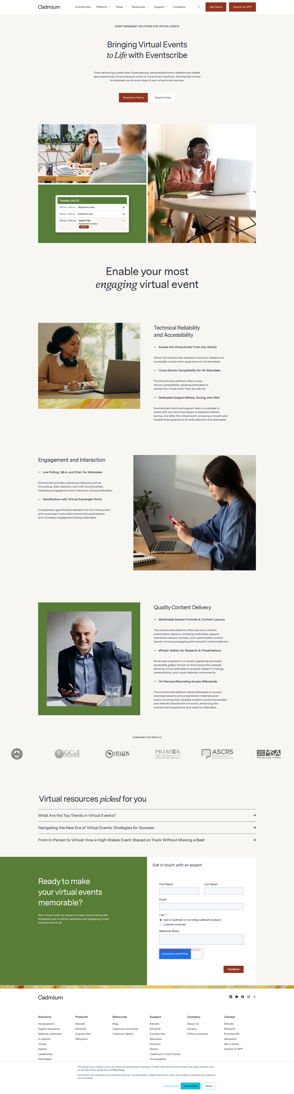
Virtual (42, 1044)
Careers (192, 1028)
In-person (44, 1039)
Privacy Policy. (118, 1069)
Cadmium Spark (122, 1033)
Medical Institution (50, 1033)
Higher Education (49, 1028)
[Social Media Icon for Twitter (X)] (254, 997)
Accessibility (158, 1059)
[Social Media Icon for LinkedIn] (230, 997)
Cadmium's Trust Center (165, 1054)
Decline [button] (209, 1085)
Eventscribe (83, 1033)
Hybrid (42, 1049)
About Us (193, 1023)
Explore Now (163, 97)
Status (154, 1049)
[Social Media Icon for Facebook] (242, 997)
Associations (46, 1023)
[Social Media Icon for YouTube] (236, 997)
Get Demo (216, 7)
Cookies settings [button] (171, 1085)
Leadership (45, 1054)
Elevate (80, 1023)
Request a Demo (133, 97)
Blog (115, 1023)
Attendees (45, 1059)
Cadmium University (125, 1028)
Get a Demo (231, 1044)
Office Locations (197, 1033)
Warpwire (81, 1039)
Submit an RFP (242, 7)
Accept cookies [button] (191, 1085)
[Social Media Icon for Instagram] (248, 997)
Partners (155, 1044)
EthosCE (80, 1028)
